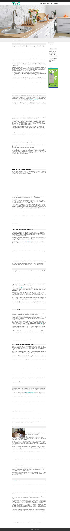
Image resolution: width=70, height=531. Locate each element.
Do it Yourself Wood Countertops (17, 426)
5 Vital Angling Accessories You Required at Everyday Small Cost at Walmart (23, 344)
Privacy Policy (56, 3)
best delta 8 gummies (21, 287)
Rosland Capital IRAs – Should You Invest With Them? (19, 386)
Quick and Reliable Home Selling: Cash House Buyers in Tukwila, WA (21, 43)
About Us (44, 3)
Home (41, 3)
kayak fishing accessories (32, 363)
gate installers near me (28, 241)
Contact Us (48, 3)
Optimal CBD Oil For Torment (16, 309)
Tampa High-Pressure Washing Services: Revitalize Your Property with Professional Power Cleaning (26, 95)
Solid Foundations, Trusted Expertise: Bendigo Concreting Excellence (22, 169)
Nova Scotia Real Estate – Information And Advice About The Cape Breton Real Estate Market (53, 65)
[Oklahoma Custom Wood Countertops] (16, 3)
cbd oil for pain (40, 323)
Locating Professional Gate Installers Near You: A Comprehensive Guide (22, 229)
